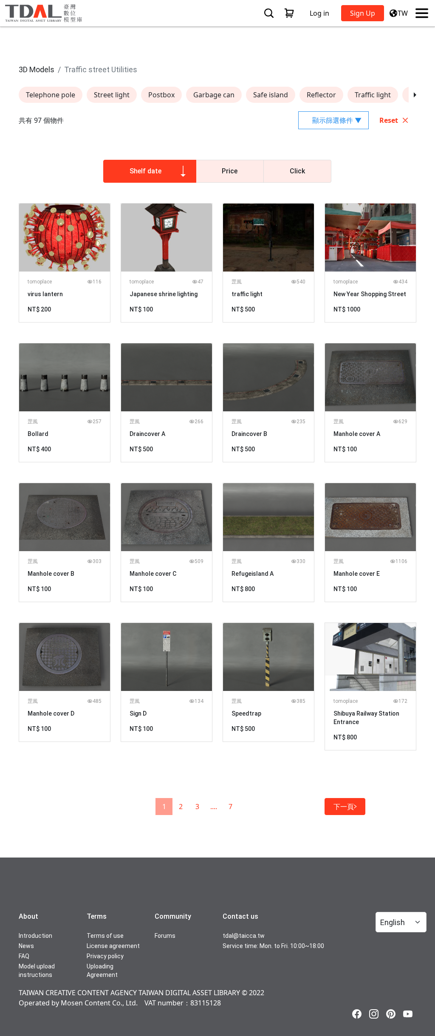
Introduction (35, 935)
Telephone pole (50, 94)
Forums (165, 935)
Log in (319, 13)
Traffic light (373, 94)
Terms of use (105, 935)
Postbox (161, 94)
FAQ (24, 956)
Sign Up (362, 13)
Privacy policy (105, 956)
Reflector (321, 94)
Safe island (270, 94)
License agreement (113, 946)
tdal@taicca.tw (244, 935)
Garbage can (213, 94)
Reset (388, 120)
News (26, 946)
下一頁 (343, 806)
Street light (112, 94)
